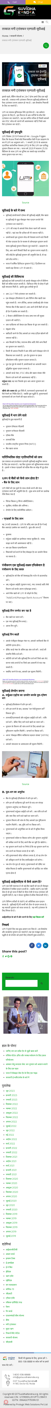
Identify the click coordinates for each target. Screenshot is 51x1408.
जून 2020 (10, 1205)
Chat (40, 2)
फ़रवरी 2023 (11, 1095)
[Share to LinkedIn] (45, 947)
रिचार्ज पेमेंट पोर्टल (13, 1333)
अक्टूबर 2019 (11, 1223)
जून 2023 (10, 1091)
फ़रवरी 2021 (11, 1170)
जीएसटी (9, 1293)
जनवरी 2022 (11, 1152)
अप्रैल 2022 (11, 1139)
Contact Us (46, 46)
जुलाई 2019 (11, 1236)
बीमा (7, 1320)
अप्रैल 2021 (11, 1161)
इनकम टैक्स (10, 1258)
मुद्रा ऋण (9, 1328)
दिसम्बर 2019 (11, 1214)
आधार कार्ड (10, 1254)
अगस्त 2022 (11, 1121)
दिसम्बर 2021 (11, 1157)
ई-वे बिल (9, 1267)
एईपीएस (9, 1280)
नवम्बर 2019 (11, 1218)
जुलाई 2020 (11, 1201)
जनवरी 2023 (11, 1099)
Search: (9, 977)
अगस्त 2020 (11, 1196)
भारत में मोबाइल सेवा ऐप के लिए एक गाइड (21, 1073)
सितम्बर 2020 (12, 1192)
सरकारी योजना (16, 35)
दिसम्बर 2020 (12, 1179)
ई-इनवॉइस (10, 1263)
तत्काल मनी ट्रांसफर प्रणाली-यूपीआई (23, 90)
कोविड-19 (10, 1289)
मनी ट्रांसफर (11, 1324)
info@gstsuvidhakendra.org (26, 1377)
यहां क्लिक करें (38, 917)
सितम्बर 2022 (12, 1117)
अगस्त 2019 (11, 1231)
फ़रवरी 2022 (11, 1148)
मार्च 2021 (10, 1165)
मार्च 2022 (10, 1143)
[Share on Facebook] (32, 947)
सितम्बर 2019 (11, 1227)
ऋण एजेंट (9, 1276)
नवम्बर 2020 (11, 1183)
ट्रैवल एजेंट (10, 1298)
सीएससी (9, 1342)
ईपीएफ (8, 1271)
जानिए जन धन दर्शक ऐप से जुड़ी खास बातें (22, 1051)
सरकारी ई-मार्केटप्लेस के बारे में (17, 1077)
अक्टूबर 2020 (12, 1187)
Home (5, 35)
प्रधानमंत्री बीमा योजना (15, 1315)
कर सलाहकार (11, 1284)
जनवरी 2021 (11, 1174)
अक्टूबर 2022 (12, 1113)
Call (14, 2)
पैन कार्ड (9, 1311)
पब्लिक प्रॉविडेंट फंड (14, 1302)
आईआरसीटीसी (11, 1249)
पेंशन (8, 1306)
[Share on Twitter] (38, 947)
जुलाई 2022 (11, 1126)
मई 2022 (10, 1135)
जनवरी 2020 (11, 1209)
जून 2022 (10, 1130)
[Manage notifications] (6, 1402)
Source (25, 202)
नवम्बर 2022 (11, 1108)
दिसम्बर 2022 (12, 1104)
